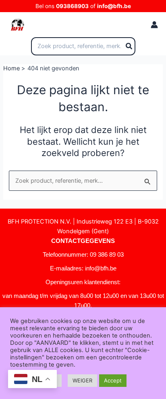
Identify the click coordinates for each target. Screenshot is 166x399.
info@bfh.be (114, 6)
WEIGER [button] (82, 380)
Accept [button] (113, 380)
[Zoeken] (129, 46)
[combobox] (83, 46)
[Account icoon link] (154, 24)
